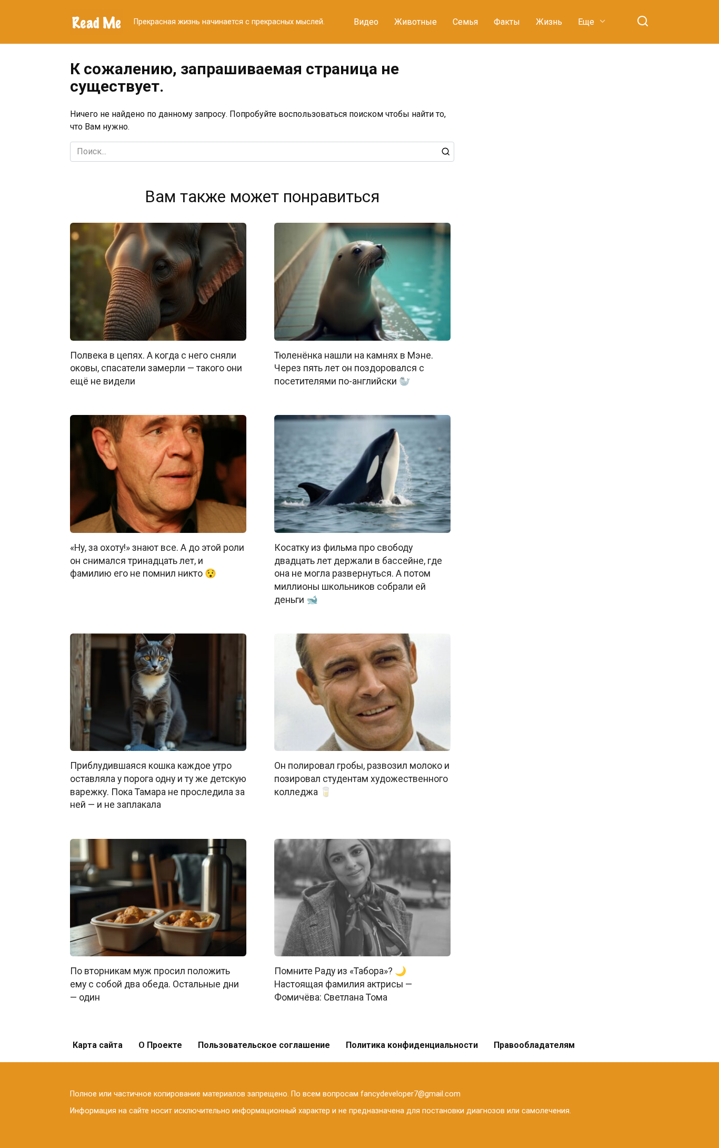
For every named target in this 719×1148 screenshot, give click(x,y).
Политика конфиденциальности (412, 1045)
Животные (415, 22)
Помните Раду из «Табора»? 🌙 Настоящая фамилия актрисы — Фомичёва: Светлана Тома (343, 984)
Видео (366, 22)
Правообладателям (534, 1045)
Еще (586, 22)
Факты (507, 22)
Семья (465, 22)
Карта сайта (98, 1045)
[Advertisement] (570, 218)
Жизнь (549, 22)
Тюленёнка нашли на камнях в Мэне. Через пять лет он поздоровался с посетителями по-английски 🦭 (353, 368)
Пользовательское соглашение (264, 1045)
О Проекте (160, 1045)
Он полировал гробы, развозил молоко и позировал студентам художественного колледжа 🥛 (362, 778)
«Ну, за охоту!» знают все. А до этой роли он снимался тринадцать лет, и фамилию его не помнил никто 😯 (157, 560)
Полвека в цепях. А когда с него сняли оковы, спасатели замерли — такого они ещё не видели (156, 368)
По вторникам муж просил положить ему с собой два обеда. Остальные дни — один (154, 984)
